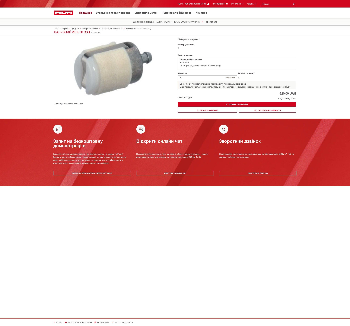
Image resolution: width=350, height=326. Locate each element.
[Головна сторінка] (63, 13)
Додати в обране (209, 110)
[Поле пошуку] (294, 4)
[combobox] (278, 4)
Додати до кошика (238, 104)
